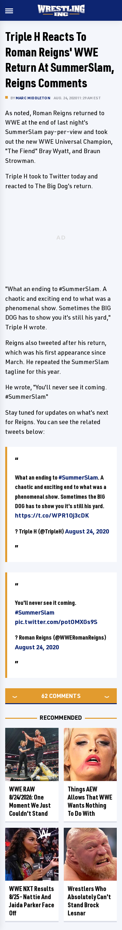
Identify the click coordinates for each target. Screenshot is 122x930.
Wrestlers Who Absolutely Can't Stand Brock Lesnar (89, 901)
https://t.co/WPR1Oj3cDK (52, 515)
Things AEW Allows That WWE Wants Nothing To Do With (90, 801)
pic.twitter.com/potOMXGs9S (56, 622)
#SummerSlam (78, 477)
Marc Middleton (33, 97)
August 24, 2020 (87, 531)
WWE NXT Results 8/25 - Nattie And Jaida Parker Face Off (31, 901)
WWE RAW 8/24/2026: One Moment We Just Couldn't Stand (30, 801)
